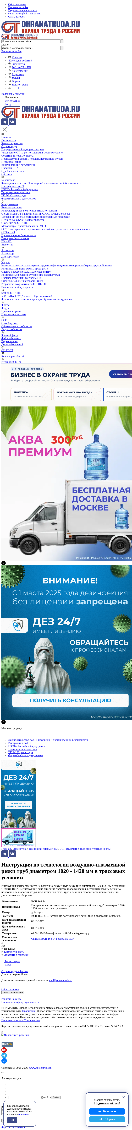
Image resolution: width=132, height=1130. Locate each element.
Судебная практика (12, 171)
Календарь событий (20, 60)
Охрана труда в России (14, 971)
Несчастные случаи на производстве (22, 219)
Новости (17, 57)
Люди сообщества (11, 329)
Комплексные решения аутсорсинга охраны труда (30, 274)
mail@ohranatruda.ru (60, 980)
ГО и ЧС (6, 241)
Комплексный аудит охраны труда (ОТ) (24, 268)
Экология (7, 244)
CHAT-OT (7, 350)
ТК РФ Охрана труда (13, 195)
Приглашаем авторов (13, 314)
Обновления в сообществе (16, 326)
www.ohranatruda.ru (40, 1067)
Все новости (8, 140)
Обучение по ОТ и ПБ (14, 222)
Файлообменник (11, 338)
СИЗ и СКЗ (8, 232)
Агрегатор (18, 74)
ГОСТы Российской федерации (19, 189)
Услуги (16, 77)
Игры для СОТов (11, 361)
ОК (12, 1120)
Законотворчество (12, 143)
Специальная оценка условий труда (22, 280)
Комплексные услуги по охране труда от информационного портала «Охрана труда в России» (56, 265)
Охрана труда (9, 146)
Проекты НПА (10, 168)
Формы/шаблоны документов (18, 198)
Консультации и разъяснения (18, 164)
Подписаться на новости (22, 10)
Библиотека (18, 63)
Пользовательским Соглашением (20, 1020)
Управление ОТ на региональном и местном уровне (32, 152)
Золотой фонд (20, 84)
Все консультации (11, 207)
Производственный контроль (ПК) (21, 277)
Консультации (20, 70)
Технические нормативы (15, 192)
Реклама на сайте (18, 7)
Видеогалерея (9, 341)
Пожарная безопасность (15, 238)
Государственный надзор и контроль (22, 149)
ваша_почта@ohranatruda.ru (24, 13)
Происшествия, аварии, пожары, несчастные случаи (32, 158)
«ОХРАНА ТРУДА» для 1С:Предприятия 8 (26, 296)
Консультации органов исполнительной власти (29, 210)
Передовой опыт (11, 161)
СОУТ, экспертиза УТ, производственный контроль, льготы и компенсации (45, 229)
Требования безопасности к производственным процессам (35, 216)
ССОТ (15, 88)
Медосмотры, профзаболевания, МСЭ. (24, 226)
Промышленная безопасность (18, 235)
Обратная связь (17, 4)
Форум (16, 81)
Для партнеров (10, 256)
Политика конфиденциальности (20, 1002)
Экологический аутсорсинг (17, 287)
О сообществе (9, 323)
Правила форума (11, 311)
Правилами (29, 1010)
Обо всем (6, 174)
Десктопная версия (13, 992)
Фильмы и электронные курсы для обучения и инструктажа (36, 299)
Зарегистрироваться (13, 1127)
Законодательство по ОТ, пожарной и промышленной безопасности (41, 183)
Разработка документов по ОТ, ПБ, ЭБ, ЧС (26, 284)
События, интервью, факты (17, 155)
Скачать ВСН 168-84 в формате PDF (52, 938)
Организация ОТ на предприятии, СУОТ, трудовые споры (35, 213)
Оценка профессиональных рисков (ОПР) (26, 271)
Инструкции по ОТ (12, 186)
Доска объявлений (12, 344)
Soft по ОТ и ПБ (21, 67)
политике (23, 1114)
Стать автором (16, 16)
